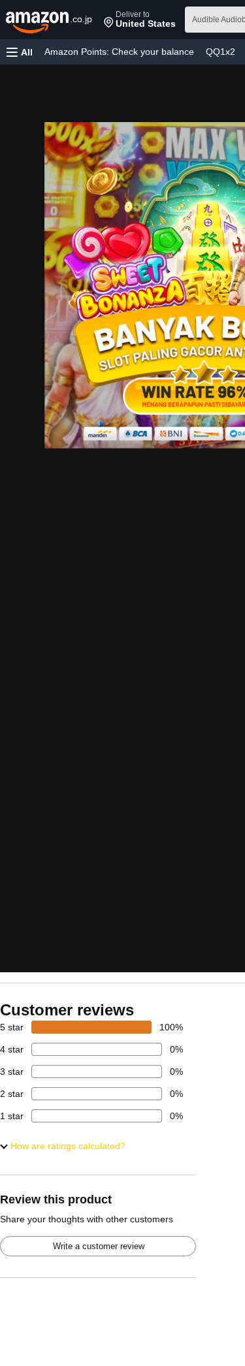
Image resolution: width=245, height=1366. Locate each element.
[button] (140, 19)
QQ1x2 (220, 51)
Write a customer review (98, 1246)
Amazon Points (119, 51)
